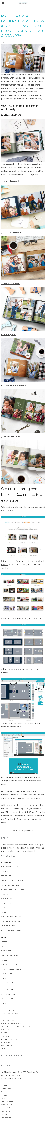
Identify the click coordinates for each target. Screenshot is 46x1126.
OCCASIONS (6, 862)
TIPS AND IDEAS (7, 989)
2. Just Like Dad (10, 181)
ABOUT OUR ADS (7, 1020)
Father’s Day (6, 876)
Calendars (6, 946)
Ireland (4, 1095)
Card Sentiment (8, 994)
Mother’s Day (7, 899)
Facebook (8, 815)
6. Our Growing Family (13, 385)
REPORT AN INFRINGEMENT (11, 1023)
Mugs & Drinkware (9, 964)
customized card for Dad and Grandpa (18, 794)
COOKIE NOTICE (7, 1017)
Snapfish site (11, 819)
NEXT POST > (29, 831)
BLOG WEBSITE (7, 1042)
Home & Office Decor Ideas (12, 889)
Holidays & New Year (10, 885)
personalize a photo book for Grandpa (19, 98)
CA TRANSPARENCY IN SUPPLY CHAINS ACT (17, 1026)
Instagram (19, 815)
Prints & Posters (8, 983)
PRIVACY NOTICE (7, 1010)
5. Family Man (8, 334)
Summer (4, 912)
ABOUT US (5, 1030)
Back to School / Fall (10, 867)
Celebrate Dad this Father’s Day (15, 74)
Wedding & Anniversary (11, 930)
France (4, 1092)
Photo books (6, 974)
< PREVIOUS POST (18, 831)
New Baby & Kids (8, 903)
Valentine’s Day (8, 926)
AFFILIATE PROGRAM (9, 1039)
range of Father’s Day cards (22, 798)
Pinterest (30, 815)
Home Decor (6, 960)
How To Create (7, 999)
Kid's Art (5, 894)
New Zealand (6, 1117)
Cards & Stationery (9, 955)
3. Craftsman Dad (11, 232)
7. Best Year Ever (10, 436)
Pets (3, 908)
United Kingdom (7, 1101)
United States (6, 1108)
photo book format (21, 507)
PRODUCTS (6, 937)
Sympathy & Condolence (11, 917)
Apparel (4, 942)
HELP (3, 1049)
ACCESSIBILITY (6, 1046)
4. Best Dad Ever (10, 283)
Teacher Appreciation (10, 921)
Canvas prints (7, 951)
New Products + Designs (12, 969)
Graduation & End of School (13, 880)
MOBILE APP (6, 1033)
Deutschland (6, 1089)
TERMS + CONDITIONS (9, 1014)
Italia (3, 1098)
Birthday (5, 871)
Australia (4, 1114)
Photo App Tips (7, 1003)
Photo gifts (6, 978)
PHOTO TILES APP (8, 1036)
